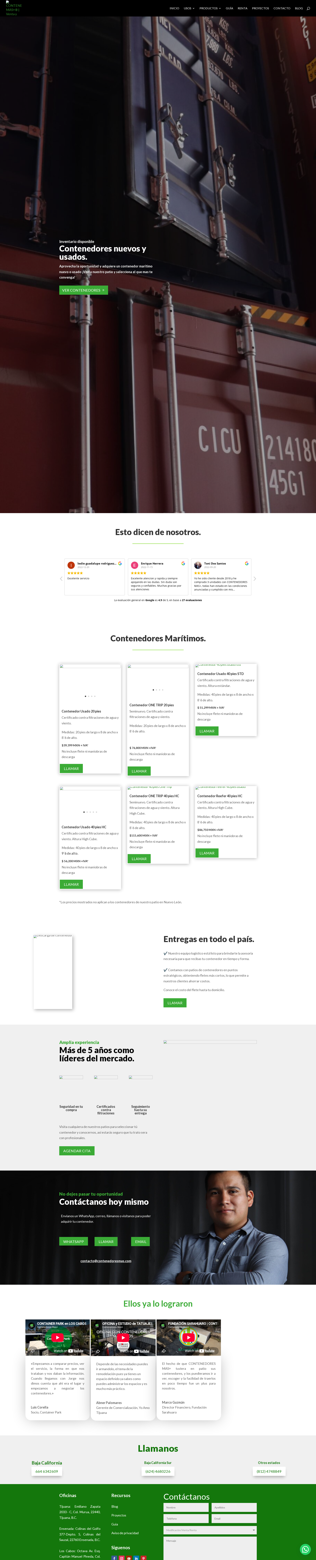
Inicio (174, 8)
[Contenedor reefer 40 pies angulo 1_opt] (220, 787)
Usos (187, 8)
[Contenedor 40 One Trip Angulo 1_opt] (150, 787)
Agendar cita (77, 1151)
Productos (209, 8)
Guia (114, 1524)
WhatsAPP (73, 1241)
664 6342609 (46, 1471)
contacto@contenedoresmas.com (105, 1261)
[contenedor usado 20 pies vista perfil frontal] (90, 667)
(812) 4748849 (269, 1471)
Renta (242, 8)
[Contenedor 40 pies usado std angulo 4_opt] (218, 664)
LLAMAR (106, 1241)
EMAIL (140, 1241)
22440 (95, 1512)
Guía (229, 8)
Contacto (282, 8)
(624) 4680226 (158, 1471)
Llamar (71, 768)
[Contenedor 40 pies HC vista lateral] (90, 789)
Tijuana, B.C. (68, 1518)
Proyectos (260, 8)
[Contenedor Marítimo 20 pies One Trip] (158, 667)
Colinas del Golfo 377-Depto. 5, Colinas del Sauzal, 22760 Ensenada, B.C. (79, 1534)
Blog (299, 8)
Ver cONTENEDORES (81, 290)
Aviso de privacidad (125, 1533)
